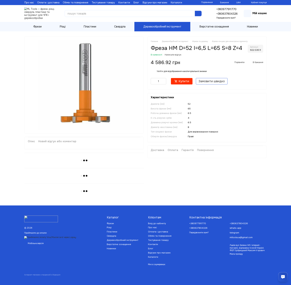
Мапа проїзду (236, 254)
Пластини (90, 26)
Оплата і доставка (48, 2)
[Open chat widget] (283, 277)
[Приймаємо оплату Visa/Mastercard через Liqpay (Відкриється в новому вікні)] (50, 237)
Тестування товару (103, 2)
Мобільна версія (35, 243)
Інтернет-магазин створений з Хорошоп (42, 275)
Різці (63, 26)
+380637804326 (227, 14)
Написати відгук (173, 54)
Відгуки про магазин (154, 2)
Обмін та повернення (75, 2)
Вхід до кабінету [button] (157, 223)
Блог (136, 2)
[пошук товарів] (198, 13)
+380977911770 (226, 9)
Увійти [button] (160, 71)
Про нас (29, 2)
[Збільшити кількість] (163, 81)
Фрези (37, 26)
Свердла (119, 26)
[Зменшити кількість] (153, 81)
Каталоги (176, 2)
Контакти (124, 2)
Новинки (252, 26)
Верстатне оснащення (214, 26)
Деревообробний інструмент (162, 26)
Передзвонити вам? (226, 18)
